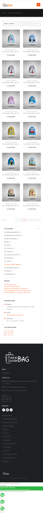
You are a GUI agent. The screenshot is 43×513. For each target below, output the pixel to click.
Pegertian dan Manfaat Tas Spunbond (15, 288)
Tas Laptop (8, 251)
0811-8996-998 (8, 333)
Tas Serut (7, 261)
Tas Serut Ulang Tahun (11, 49)
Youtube (7, 409)
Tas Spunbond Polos (11, 268)
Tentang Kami (6, 373)
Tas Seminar (8, 258)
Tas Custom (8, 248)
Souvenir (7, 245)
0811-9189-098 (8, 331)
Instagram (11, 409)
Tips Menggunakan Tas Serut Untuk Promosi (17, 290)
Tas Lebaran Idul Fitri (11, 255)
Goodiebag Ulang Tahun (12, 235)
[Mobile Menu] (38, 4)
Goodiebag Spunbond (11, 232)
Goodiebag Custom (10, 284)
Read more (12, 55)
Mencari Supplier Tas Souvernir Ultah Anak (17, 292)
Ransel (6, 242)
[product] (11, 39)
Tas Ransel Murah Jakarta (12, 286)
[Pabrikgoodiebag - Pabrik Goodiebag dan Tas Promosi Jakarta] (7, 4)
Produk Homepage (10, 239)
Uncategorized (9, 274)
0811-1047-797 (8, 335)
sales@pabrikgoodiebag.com (15, 315)
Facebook (3, 409)
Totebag (7, 271)
